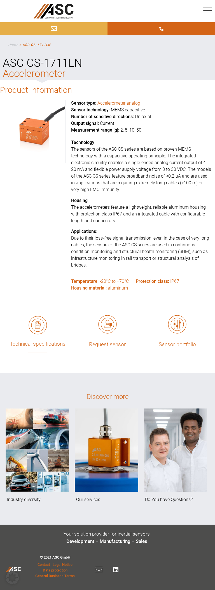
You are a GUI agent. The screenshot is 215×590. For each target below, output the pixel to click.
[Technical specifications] (37, 325)
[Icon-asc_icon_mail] (99, 569)
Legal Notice (63, 565)
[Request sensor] (107, 324)
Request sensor (107, 344)
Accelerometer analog (118, 103)
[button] (12, 577)
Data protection (55, 570)
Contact (44, 565)
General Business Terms (55, 576)
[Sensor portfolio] (177, 324)
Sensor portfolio (177, 344)
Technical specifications (38, 344)
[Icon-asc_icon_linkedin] (116, 569)
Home (13, 45)
